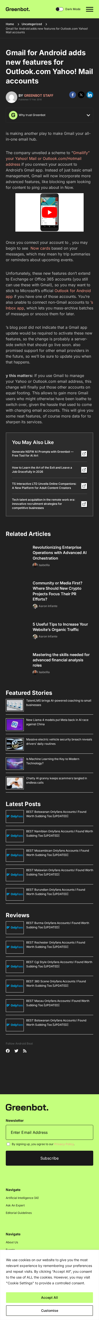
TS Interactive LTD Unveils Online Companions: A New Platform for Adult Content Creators (44, 486)
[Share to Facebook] (72, 94)
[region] (49, 1285)
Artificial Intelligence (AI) (22, 1198)
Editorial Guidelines (19, 1213)
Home (10, 24)
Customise (49, 1310)
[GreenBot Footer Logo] (27, 1107)
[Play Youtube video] (49, 212)
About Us (12, 1242)
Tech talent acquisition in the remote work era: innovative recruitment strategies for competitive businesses (43, 504)
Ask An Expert (15, 1205)
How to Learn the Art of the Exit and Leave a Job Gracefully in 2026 (42, 469)
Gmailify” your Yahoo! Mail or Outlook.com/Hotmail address (48, 158)
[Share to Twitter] (81, 94)
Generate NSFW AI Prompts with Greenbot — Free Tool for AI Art (43, 454)
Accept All (49, 1297)
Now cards (39, 248)
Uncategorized (32, 24)
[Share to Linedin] (90, 94)
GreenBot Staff (38, 95)
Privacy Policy (64, 1144)
